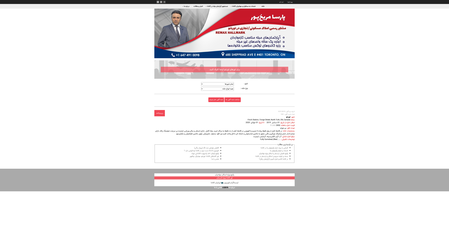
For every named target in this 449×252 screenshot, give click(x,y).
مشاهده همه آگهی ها (233, 99)
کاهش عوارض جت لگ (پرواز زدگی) (206, 148)
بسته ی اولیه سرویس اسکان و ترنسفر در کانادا (271, 156)
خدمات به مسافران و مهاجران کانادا (243, 6)
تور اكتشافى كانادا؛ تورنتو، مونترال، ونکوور (204, 156)
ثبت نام (281, 2)
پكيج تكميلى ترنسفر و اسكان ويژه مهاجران (273, 153)
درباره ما (186, 6)
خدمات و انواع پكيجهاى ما (279, 150)
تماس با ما (215, 159)
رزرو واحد (159, 113)
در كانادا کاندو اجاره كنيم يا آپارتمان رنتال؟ (273, 159)
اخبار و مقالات (198, 6)
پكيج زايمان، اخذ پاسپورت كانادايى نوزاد (205, 153)
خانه (263, 6)
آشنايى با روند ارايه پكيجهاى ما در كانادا (274, 148)
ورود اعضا (290, 2)
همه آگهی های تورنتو (216, 99)
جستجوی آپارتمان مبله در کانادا (217, 6)
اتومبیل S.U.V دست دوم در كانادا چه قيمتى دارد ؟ (201, 150)
